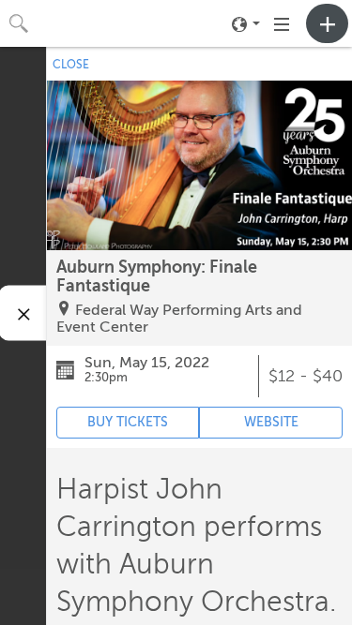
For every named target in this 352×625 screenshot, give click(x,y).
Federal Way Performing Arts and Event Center (179, 318)
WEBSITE (271, 422)
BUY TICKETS (127, 422)
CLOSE (71, 64)
